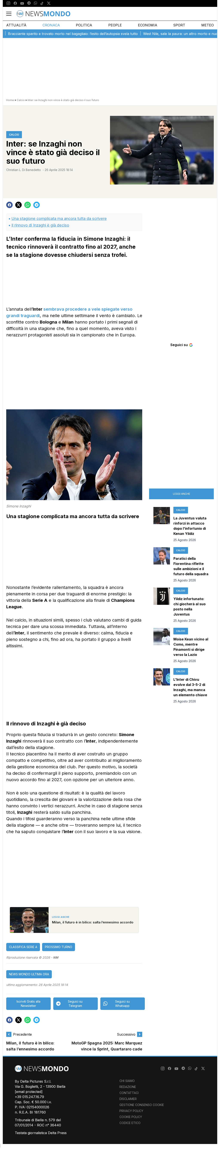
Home (10, 100)
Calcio (21, 100)
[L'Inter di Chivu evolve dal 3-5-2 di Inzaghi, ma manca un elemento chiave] (161, 686)
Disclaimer (128, 1099)
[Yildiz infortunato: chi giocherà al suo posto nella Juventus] (161, 605)
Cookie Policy (130, 1117)
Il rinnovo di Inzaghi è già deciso (40, 225)
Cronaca (51, 25)
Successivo (126, 1034)
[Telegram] (29, 3)
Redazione (127, 1087)
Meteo (207, 25)
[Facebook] (15, 3)
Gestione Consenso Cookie (141, 1105)
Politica (84, 25)
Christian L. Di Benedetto (23, 170)
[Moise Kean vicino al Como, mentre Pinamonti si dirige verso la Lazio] (161, 645)
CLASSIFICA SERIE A (23, 947)
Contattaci (129, 1093)
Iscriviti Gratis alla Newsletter (28, 1004)
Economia (147, 25)
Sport (179, 25)
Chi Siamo (127, 1081)
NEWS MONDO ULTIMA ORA (29, 974)
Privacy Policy (131, 1111)
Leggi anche (181, 493)
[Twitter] (49, 3)
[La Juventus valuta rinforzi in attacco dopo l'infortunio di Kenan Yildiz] (161, 524)
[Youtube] (22, 3)
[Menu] (11, 14)
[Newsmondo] (43, 13)
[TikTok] (42, 3)
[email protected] (29, 1091)
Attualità (16, 25)
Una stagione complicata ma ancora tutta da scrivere (59, 218)
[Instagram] (8, 3)
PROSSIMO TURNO (58, 947)
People (115, 25)
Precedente (22, 1034)
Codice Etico (130, 1123)
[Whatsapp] (35, 3)
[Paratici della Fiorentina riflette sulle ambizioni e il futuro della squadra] (161, 564)
